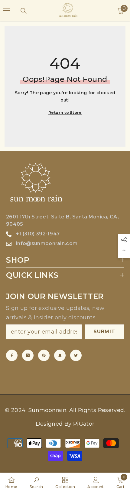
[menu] (6, 10)
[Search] (23, 11)
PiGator (84, 424)
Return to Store (65, 112)
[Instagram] (28, 355)
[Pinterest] (44, 355)
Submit (104, 331)
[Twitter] (76, 355)
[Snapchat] (60, 355)
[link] (36, 482)
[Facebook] (12, 355)
